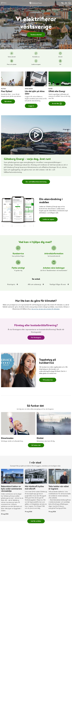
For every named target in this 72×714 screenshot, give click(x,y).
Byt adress (8, 101)
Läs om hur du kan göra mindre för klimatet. (45, 309)
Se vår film (55, 103)
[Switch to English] (62, 2)
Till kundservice (48, 380)
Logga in (31, 106)
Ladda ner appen (48, 219)
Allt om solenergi (34, 284)
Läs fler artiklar (36, 521)
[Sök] (69, 2)
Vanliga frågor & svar (58, 284)
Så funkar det (36, 445)
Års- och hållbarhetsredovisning (36, 182)
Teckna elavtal (36, 34)
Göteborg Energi (35, 2)
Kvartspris (11, 284)
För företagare (36, 337)
